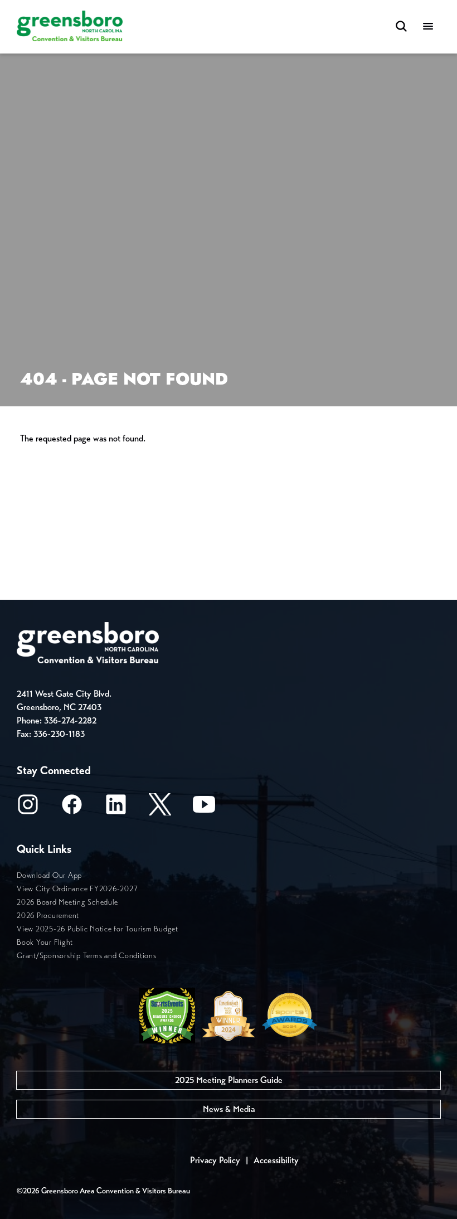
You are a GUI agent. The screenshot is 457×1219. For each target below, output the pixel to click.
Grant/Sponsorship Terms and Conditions (87, 955)
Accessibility (276, 1160)
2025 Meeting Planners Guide (229, 1080)
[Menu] (428, 27)
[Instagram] (28, 808)
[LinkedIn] (116, 808)
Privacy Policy (215, 1160)
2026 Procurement (48, 915)
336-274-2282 (70, 720)
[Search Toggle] (401, 27)
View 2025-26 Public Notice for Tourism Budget (97, 929)
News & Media (229, 1109)
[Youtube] (204, 808)
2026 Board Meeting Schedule (67, 902)
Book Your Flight (45, 942)
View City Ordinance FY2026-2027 (77, 888)
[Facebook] (72, 808)
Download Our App (49, 875)
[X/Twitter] (160, 808)
